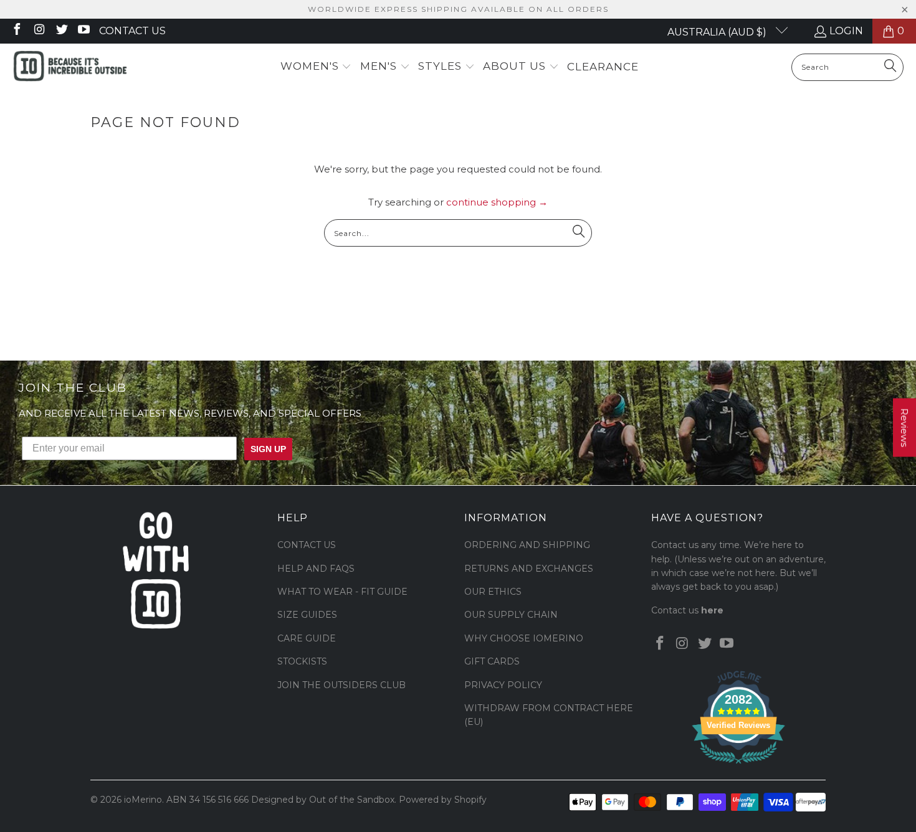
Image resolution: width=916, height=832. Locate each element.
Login (846, 31)
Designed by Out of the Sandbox (322, 799)
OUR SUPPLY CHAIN (511, 614)
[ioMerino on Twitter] (61, 31)
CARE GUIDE (306, 638)
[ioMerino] (70, 67)
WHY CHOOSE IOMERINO (523, 638)
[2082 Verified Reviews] (738, 766)
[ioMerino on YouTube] (83, 31)
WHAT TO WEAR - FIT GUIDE (342, 591)
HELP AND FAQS (316, 568)
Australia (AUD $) (718, 32)
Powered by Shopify (443, 799)
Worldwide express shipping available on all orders (458, 9)
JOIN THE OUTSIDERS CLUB (341, 685)
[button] (316, 67)
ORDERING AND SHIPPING (527, 545)
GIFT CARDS (492, 661)
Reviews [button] (904, 428)
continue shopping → (497, 202)
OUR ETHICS (493, 591)
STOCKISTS (302, 661)
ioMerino (143, 799)
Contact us (132, 31)
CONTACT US (306, 545)
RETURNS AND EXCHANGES (528, 568)
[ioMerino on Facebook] (16, 31)
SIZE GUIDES (307, 614)
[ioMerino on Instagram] (38, 31)
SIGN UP (268, 449)
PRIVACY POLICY (503, 685)
